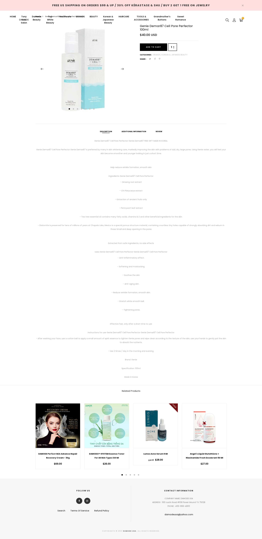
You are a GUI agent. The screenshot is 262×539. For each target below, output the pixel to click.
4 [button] (134, 475)
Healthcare (65, 16)
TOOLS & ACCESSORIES (141, 18)
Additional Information (134, 131)
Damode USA (129, 531)
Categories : (146, 55)
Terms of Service (79, 510)
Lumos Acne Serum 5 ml (155, 453)
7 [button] (94, 109)
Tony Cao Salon (24, 19)
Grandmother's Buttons (162, 18)
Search (61, 510)
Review (159, 131)
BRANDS (80, 16)
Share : (143, 59)
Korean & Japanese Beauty (108, 19)
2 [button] (73, 109)
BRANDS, (157, 54)
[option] (82, 69)
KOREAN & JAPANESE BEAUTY (174, 54)
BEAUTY (94, 16)
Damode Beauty (36, 18)
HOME (13, 16)
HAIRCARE (124, 16)
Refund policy (101, 510)
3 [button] (130, 475)
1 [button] (69, 109)
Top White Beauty (50, 19)
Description (106, 131)
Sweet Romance (180, 18)
